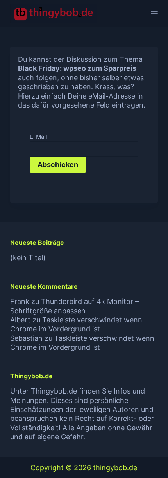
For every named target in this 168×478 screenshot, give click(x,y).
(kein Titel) (28, 257)
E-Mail (38, 136)
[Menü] (154, 13)
